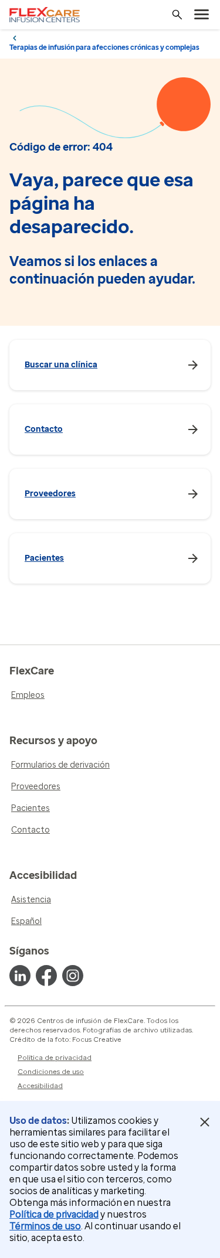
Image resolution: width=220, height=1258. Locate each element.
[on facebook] (46, 975)
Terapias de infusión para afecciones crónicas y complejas (104, 47)
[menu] (202, 15)
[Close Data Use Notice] (204, 1122)
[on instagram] (72, 975)
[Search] (177, 14)
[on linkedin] (20, 975)
